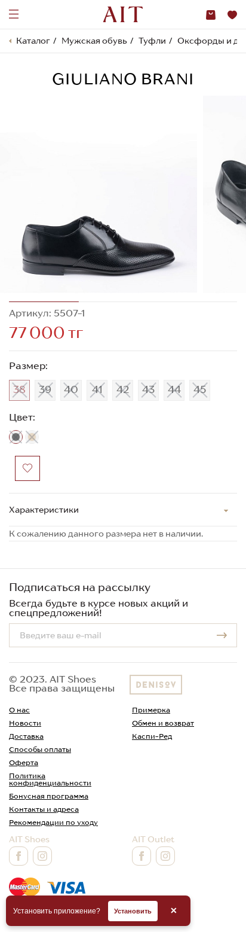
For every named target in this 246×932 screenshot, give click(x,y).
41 (97, 389)
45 (199, 389)
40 (71, 389)
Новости (25, 722)
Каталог (33, 40)
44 (174, 389)
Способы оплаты (40, 749)
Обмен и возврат (163, 722)
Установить (133, 911)
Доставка (26, 736)
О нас (19, 709)
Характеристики (44, 509)
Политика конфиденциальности (50, 779)
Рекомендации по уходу (53, 822)
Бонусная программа (48, 795)
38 (19, 389)
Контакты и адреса (44, 809)
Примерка (151, 709)
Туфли (152, 40)
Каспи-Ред (152, 736)
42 (122, 389)
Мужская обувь (94, 40)
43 (148, 389)
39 (45, 389)
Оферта (23, 762)
